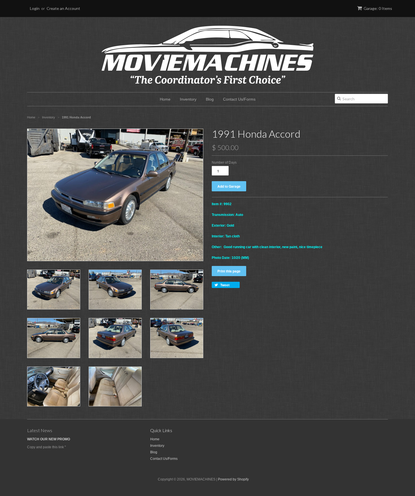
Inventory (188, 99)
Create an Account (63, 8)
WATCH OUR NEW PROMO (48, 439)
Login (35, 8)
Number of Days (224, 162)
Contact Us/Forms (239, 99)
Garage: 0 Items (378, 8)
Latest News (39, 430)
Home (165, 99)
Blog (210, 99)
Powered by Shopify (233, 479)
